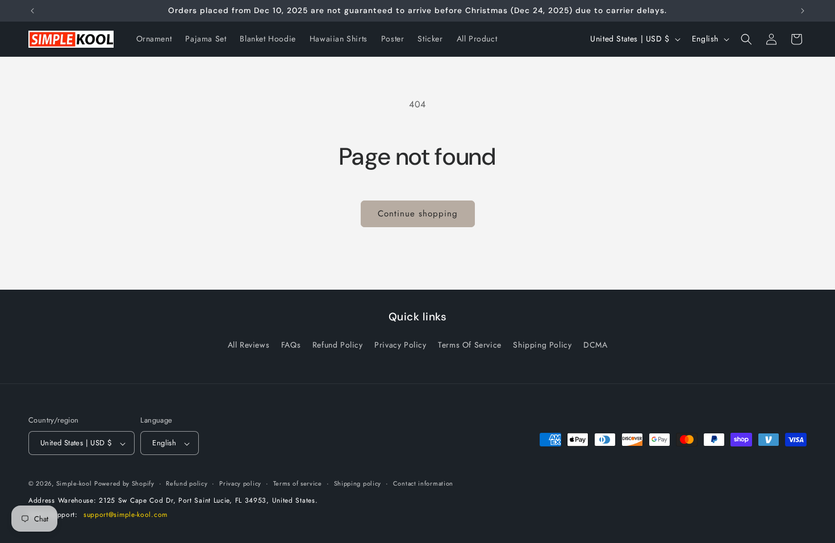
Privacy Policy (400, 344)
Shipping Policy (542, 344)
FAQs (290, 344)
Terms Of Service (470, 344)
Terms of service (297, 483)
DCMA (595, 344)
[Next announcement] (802, 11)
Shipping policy (358, 483)
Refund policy (186, 483)
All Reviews (249, 344)
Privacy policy (240, 483)
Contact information (423, 483)
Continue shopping (418, 213)
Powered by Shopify (124, 483)
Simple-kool (74, 483)
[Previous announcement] (32, 11)
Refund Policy (337, 344)
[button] (746, 39)
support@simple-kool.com (126, 514)
